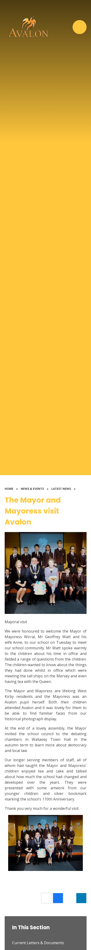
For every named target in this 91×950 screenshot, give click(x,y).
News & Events (32, 489)
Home (9, 489)
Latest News (61, 489)
